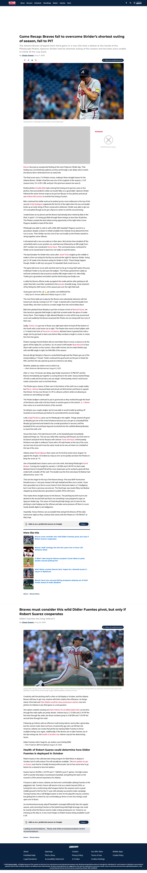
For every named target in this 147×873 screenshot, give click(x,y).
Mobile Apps (118, 851)
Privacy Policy (77, 855)
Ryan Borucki (78, 345)
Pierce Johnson (32, 389)
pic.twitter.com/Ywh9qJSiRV (59, 742)
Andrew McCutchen (34, 196)
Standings (47, 3)
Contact (75, 851)
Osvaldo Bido (40, 188)
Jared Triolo (64, 255)
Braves (26, 167)
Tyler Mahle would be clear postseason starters (60, 702)
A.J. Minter (85, 402)
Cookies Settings (98, 859)
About (26, 851)
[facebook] (126, 3)
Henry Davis (52, 247)
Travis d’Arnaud (68, 440)
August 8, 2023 (60, 294)
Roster (55, 3)
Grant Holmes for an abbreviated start (64, 710)
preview (61, 284)
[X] (130, 3)
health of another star (50, 734)
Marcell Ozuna (78, 309)
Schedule (37, 3)
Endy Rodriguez (36, 204)
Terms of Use (96, 855)
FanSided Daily (29, 855)
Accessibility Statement (54, 859)
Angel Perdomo (34, 418)
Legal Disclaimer (30, 859)
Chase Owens (28, 55)
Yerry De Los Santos (51, 331)
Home (25, 594)
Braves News (34, 594)
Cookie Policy (118, 855)
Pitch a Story (50, 855)
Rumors (29, 3)
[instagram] (134, 3)
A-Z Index (76, 859)
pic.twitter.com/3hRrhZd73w (58, 292)
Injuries (62, 3)
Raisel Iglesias (40, 453)
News (23, 3)
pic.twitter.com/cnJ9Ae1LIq (48, 366)
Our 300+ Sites (97, 851)
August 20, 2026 (56, 745)
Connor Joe (33, 326)
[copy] (35, 60)
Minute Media (12, 864)
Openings (49, 851)
